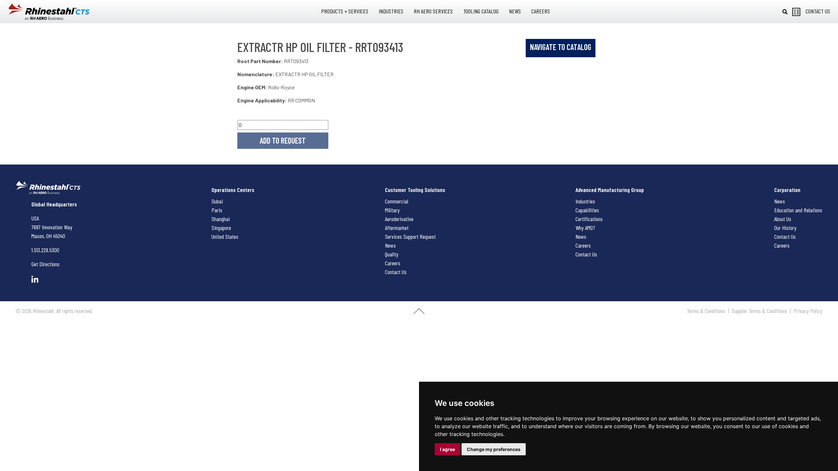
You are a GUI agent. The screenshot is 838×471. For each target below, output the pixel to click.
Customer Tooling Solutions (415, 189)
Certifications (589, 218)
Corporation (787, 189)
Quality (391, 254)
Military (392, 210)
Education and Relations (798, 210)
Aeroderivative (399, 218)
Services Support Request (410, 236)
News (390, 245)
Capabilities (587, 210)
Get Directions (45, 264)
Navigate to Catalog (560, 47)
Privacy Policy (807, 310)
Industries (585, 201)
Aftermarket (397, 227)
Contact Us (396, 271)
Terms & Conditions (706, 310)
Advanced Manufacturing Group (609, 189)
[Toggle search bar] (785, 12)
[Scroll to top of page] (419, 313)
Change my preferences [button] (493, 449)
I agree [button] (447, 449)
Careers (392, 263)
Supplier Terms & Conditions (759, 310)
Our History (785, 227)
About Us (782, 218)
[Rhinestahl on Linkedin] (34, 279)
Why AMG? (585, 227)
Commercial (396, 201)
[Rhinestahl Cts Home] (49, 12)
